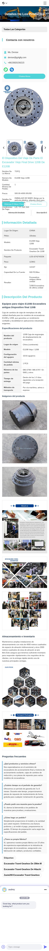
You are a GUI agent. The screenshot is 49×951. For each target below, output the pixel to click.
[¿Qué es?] (5, 69)
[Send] (45, 947)
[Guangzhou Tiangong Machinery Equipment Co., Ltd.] (25, 3)
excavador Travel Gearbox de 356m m (23, 863)
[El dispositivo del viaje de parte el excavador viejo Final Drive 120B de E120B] (24, 111)
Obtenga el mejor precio (14, 204)
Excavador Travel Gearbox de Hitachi (22, 869)
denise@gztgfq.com (17, 57)
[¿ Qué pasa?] (11, 69)
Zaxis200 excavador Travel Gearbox (22, 875)
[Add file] (3, 947)
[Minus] (45, 889)
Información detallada (16, 213)
